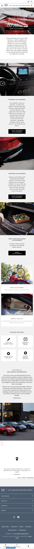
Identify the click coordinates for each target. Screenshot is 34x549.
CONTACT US (17, 397)
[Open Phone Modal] (28, 1)
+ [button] (2, 443)
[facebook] (18, 517)
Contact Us (14, 526)
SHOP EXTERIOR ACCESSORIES (17, 196)
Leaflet (19, 477)
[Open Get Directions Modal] (31, 5)
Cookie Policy (22, 530)
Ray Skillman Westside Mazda (21, 533)
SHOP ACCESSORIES (17, 28)
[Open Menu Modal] (2, 5)
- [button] (2, 445)
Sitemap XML (28, 526)
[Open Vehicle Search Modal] (32, 1)
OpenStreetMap (30, 477)
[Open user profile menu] (28, 546)
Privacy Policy (5, 526)
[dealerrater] (14, 517)
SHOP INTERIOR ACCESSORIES (17, 131)
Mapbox (24, 477)
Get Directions (17, 474)
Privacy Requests (12, 530)
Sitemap (21, 526)
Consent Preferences (10, 547)
